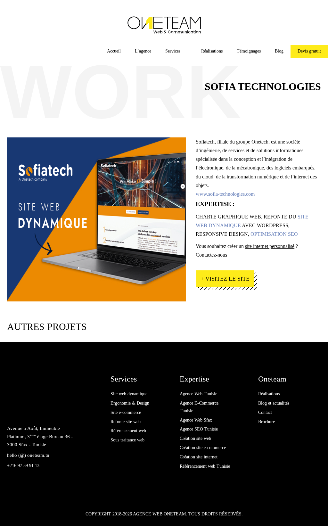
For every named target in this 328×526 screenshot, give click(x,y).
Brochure (266, 421)
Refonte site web (126, 421)
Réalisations (212, 51)
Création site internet (198, 457)
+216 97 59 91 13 (23, 465)
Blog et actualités (273, 403)
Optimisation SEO (274, 234)
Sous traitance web (127, 440)
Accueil (114, 51)
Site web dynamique (129, 393)
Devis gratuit (309, 51)
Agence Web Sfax (196, 420)
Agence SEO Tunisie (199, 429)
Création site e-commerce (203, 447)
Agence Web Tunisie (198, 393)
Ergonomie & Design (130, 403)
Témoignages (249, 51)
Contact (265, 412)
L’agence (143, 51)
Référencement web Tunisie (205, 466)
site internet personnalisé (269, 246)
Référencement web (128, 430)
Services (172, 51)
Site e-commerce (126, 412)
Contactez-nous (211, 255)
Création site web (195, 438)
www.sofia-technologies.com (225, 194)
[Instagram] (42, 410)
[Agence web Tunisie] (164, 24)
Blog (279, 51)
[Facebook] (13, 410)
